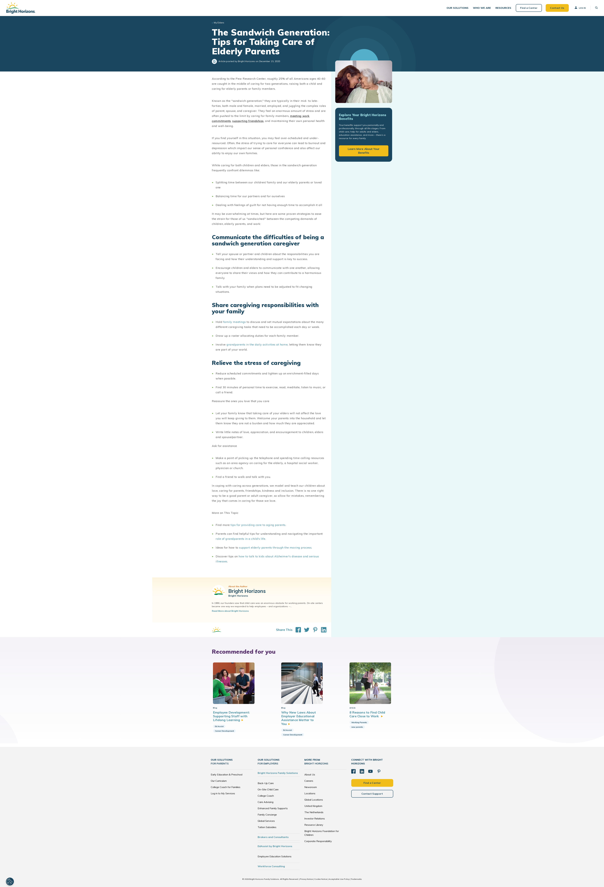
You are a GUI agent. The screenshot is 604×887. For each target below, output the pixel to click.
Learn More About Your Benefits (364, 150)
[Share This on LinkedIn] (322, 629)
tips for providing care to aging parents (258, 525)
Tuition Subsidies (267, 827)
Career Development (224, 731)
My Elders (219, 22)
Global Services (266, 820)
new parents (357, 727)
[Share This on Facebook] (296, 629)
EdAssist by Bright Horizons (275, 846)
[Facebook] (353, 771)
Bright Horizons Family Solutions (278, 772)
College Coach (266, 795)
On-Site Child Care (268, 789)
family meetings (234, 322)
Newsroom (310, 787)
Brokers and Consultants (273, 837)
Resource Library (313, 824)
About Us (309, 774)
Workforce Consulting (271, 866)
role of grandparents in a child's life (240, 539)
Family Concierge (267, 814)
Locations (309, 793)
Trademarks (356, 879)
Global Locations (313, 799)
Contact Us (557, 7)
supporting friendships (248, 121)
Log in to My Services (223, 793)
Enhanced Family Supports (273, 808)
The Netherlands (313, 812)
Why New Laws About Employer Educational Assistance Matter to (298, 718)
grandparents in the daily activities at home (257, 344)
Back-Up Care (266, 783)
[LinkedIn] (362, 771)
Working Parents (359, 722)
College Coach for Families (225, 787)
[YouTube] (370, 771)
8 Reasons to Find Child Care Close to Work (367, 714)
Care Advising (265, 802)
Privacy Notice (306, 879)
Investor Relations (314, 818)
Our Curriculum (219, 780)
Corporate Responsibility (318, 841)
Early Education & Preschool (226, 774)
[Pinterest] (379, 771)
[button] (457, 8)
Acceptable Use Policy (339, 879)
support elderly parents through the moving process (275, 547)
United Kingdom (313, 805)
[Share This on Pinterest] (313, 629)
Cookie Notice (320, 879)
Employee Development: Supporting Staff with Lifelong (231, 716)
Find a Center (528, 7)
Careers (308, 780)
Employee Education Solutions (274, 856)
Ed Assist (219, 726)
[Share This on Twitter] (305, 629)
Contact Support (372, 793)
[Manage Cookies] (10, 881)
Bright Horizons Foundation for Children (321, 832)
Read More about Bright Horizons (230, 611)
